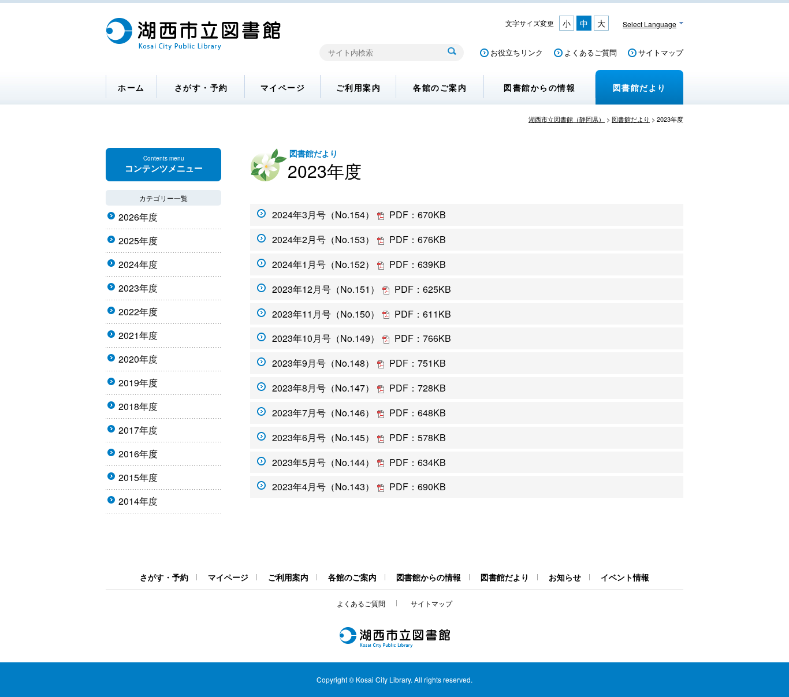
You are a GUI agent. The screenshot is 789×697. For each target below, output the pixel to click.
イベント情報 (625, 577)
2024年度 (138, 264)
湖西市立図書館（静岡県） (567, 119)
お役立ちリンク (516, 52)
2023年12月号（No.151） (361, 289)
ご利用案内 (358, 87)
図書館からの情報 (539, 87)
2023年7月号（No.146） (359, 412)
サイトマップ (660, 52)
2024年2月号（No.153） (359, 239)
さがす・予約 (201, 87)
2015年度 (138, 477)
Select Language (649, 24)
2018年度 (138, 406)
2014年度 (138, 501)
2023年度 (138, 288)
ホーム (131, 87)
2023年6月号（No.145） (359, 437)
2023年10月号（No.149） (361, 338)
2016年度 (138, 453)
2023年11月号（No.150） (361, 313)
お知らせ (565, 577)
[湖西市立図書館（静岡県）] (193, 47)
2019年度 (138, 382)
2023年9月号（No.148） (359, 363)
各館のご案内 (440, 87)
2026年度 (138, 216)
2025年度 (138, 240)
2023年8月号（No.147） (359, 387)
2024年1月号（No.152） (359, 264)
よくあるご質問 (590, 52)
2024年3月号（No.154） (359, 214)
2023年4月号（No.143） (359, 486)
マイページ (283, 87)
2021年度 (138, 335)
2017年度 (138, 430)
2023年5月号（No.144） (359, 462)
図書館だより (640, 87)
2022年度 (138, 311)
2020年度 (138, 359)
